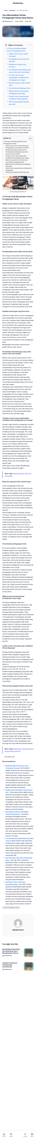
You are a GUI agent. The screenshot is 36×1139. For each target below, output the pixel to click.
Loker (15, 1005)
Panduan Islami (24, 1009)
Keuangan (18, 1001)
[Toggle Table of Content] (29, 138)
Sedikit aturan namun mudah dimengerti (17, 146)
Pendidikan (7, 1013)
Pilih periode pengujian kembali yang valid (17, 172)
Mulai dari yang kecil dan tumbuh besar (17, 160)
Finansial (7, 988)
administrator (18, 930)
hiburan (25, 988)
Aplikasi (6, 984)
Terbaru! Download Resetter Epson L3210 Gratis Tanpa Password (11, 1053)
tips (16, 1017)
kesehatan (7, 1001)
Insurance (7, 996)
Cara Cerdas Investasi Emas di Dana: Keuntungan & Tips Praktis (10, 1082)
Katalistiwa (18, 3)
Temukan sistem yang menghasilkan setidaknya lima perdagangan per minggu (18, 77)
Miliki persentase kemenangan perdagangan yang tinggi (18, 165)
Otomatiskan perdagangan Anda (19, 88)
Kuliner (6, 1005)
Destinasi (25, 984)
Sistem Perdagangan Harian (11, 907)
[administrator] (18, 924)
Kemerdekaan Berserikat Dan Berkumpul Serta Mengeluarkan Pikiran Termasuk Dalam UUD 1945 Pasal (11, 951)
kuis (27, 1001)
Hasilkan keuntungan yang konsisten (16, 150)
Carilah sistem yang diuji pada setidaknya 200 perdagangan (19, 169)
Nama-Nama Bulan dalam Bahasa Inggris (11, 1096)
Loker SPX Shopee (9, 1009)
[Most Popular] (18, 1135)
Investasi (17, 996)
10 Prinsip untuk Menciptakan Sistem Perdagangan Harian (15, 142)
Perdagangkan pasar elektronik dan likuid (17, 148)
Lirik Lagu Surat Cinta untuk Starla (10, 1067)
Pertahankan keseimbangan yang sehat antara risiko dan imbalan (17, 153)
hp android (7, 992)
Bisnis (16, 984)
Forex (16, 988)
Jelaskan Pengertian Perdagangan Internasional (9, 965)
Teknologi (7, 1017)
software (26, 1013)
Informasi (18, 992)
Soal (17, 1013)
